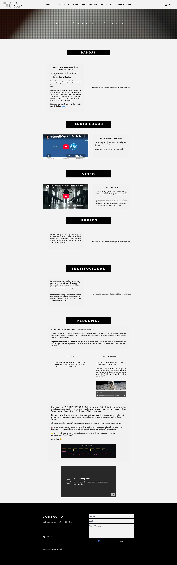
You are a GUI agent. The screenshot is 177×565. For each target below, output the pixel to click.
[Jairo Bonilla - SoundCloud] (47, 537)
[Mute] (122, 395)
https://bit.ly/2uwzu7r (66, 435)
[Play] (98, 395)
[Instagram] (166, 5)
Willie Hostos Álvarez (93, 411)
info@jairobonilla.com (49, 522)
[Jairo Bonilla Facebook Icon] (52, 537)
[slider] (124, 395)
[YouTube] (169, 5)
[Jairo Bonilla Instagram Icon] (43, 537)
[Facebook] (173, 5)
